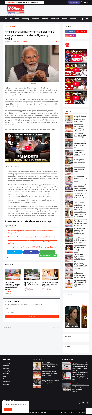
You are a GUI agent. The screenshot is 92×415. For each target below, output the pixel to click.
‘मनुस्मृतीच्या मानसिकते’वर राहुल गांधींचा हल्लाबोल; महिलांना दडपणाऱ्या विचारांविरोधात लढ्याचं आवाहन (80, 249)
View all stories (83, 305)
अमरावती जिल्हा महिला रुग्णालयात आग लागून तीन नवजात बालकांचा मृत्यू (80, 135)
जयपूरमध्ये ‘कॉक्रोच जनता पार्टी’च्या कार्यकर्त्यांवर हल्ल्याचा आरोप (31, 284)
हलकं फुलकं (6, 384)
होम (5, 19)
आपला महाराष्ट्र (25, 19)
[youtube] (85, 2)
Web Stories (55, 19)
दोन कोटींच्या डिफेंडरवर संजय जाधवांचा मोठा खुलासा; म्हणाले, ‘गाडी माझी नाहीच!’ (35, 2)
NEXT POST (7, 327)
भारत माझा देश (35, 19)
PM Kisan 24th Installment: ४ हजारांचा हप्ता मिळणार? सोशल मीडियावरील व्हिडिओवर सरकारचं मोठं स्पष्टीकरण (12, 286)
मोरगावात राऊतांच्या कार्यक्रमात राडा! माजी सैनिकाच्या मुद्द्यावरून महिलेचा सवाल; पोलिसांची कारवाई (79, 258)
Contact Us (71, 412)
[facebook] (81, 2)
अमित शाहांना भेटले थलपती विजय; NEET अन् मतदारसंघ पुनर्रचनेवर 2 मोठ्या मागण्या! (50, 284)
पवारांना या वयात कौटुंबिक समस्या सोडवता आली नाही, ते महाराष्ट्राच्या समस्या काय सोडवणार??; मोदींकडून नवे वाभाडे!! (29, 35)
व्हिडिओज (64, 19)
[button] (82, 19)
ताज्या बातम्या (6, 365)
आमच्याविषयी (73, 19)
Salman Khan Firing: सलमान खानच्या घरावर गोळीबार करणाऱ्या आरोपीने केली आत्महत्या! (31, 237)
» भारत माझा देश (11, 26)
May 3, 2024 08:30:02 (23, 41)
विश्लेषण (17, 19)
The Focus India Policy (82, 412)
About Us (63, 412)
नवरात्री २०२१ (6, 368)
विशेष (11, 19)
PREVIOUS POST (54, 327)
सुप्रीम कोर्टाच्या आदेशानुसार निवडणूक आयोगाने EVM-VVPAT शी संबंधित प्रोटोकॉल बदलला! (32, 247)
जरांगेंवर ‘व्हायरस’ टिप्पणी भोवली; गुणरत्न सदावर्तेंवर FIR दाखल (79, 169)
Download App (74, 2)
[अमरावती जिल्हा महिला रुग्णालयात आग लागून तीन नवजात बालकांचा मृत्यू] (37, 383)
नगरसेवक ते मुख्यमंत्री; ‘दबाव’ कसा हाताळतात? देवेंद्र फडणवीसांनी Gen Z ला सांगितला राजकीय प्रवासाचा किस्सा (80, 206)
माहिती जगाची (45, 19)
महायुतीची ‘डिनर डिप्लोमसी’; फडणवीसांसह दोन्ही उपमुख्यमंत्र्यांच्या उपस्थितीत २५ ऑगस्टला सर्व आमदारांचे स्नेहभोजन (80, 275)
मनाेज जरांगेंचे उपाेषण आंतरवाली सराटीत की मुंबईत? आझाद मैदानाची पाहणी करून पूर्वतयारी (49, 373)
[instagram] (88, 2)
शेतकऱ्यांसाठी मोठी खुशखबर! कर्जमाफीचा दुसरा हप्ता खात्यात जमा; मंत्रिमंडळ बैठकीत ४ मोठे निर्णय (50, 364)
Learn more (13, 406)
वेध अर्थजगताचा (6, 381)
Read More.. (8, 291)
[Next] (42, 2)
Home (6, 26)
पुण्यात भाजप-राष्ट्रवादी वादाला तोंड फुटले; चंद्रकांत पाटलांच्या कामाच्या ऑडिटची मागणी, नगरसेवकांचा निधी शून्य (80, 214)
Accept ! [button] (7, 410)
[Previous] (40, 2)
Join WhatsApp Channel (49, 255)
